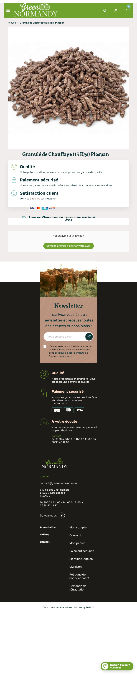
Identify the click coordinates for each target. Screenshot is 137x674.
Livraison (75, 566)
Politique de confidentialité (79, 576)
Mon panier (77, 543)
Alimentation (47, 527)
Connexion (76, 535)
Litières (44, 534)
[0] (128, 10)
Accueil (12, 22)
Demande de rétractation (77, 587)
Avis (68, 220)
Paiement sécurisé (81, 551)
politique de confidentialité (70, 352)
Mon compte (78, 527)
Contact (56, 435)
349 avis (35, 198)
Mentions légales (81, 559)
